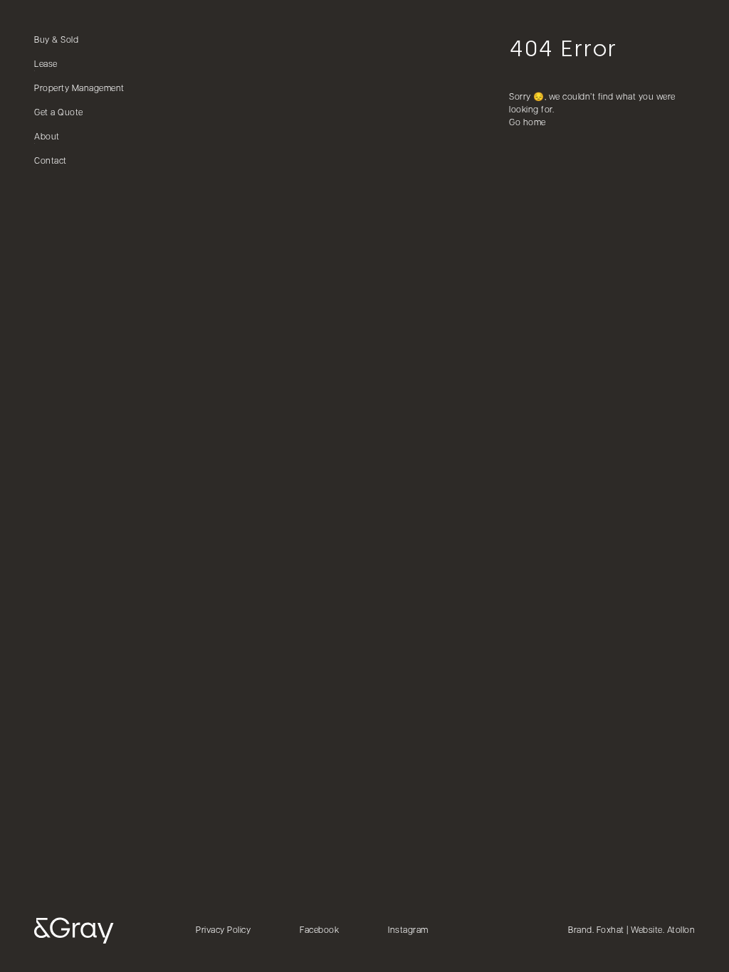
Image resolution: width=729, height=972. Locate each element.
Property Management (79, 89)
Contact (50, 161)
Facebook (319, 930)
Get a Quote (58, 113)
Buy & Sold (56, 40)
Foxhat (610, 930)
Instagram (408, 930)
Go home (527, 123)
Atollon (681, 930)
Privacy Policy (223, 930)
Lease (46, 64)
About (47, 137)
